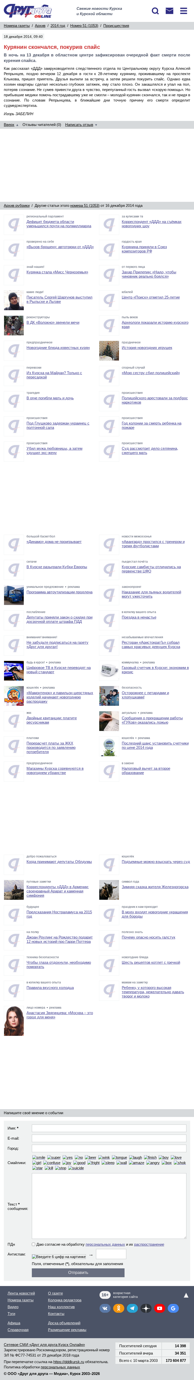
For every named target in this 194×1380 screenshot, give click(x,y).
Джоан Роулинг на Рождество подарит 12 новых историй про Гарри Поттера (60, 939)
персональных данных (105, 1244)
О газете (55, 1293)
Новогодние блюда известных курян (58, 347)
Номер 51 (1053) (84, 25)
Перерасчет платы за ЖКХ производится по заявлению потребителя (51, 747)
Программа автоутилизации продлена (59, 592)
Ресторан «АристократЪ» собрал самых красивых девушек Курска (151, 644)
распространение (149, 1244)
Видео (13, 1307)
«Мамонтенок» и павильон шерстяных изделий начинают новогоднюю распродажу (60, 697)
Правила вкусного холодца (50, 987)
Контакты (56, 1313)
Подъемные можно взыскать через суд (156, 861)
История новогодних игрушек (147, 347)
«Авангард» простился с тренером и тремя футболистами (153, 543)
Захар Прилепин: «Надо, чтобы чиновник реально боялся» (149, 274)
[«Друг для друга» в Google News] (173, 1308)
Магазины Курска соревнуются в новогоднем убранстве (55, 770)
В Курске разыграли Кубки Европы (57, 567)
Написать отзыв (79, 124)
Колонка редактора (64, 1300)
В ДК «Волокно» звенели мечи (53, 322)
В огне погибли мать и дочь (50, 398)
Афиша (14, 1323)
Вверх (9, 124)
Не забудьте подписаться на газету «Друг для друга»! (57, 644)
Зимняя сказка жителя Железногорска (155, 887)
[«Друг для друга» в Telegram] (132, 1308)
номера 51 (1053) (85, 205)
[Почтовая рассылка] (169, 10)
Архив (40, 25)
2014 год (58, 25)
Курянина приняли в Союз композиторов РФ (144, 249)
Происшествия (116, 25)
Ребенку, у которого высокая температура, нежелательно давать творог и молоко (153, 991)
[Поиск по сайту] (155, 10)
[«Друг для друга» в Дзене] (146, 1308)
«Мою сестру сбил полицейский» (151, 373)
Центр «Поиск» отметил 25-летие (151, 297)
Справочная (18, 1330)
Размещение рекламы (67, 1330)
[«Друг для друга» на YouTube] (159, 1308)
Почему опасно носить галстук (148, 937)
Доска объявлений (64, 1323)
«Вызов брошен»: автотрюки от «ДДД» (60, 247)
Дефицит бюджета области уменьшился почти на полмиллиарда (59, 223)
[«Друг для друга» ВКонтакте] (105, 1308)
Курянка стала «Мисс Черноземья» (57, 272)
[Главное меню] (183, 10)
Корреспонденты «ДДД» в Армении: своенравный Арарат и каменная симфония (58, 891)
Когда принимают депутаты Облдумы (59, 861)
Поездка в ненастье (139, 617)
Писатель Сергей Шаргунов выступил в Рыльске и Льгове (59, 299)
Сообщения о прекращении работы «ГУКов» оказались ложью (152, 720)
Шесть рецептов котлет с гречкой (151, 962)
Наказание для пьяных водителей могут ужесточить (151, 594)
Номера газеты (17, 25)
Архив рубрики (17, 205)
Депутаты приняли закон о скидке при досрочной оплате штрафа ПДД (59, 619)
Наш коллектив (61, 1307)
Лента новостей (21, 1293)
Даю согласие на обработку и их (100, 1244)
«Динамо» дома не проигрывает (54, 541)
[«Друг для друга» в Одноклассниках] (118, 1308)
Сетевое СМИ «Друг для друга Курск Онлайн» (44, 1344)
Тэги (11, 1313)
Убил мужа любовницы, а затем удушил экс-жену (54, 450)
